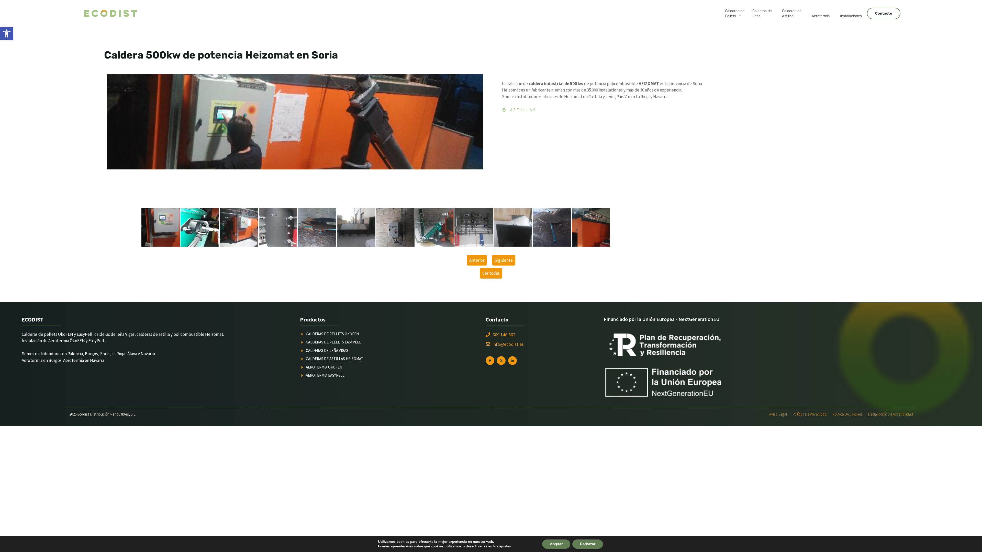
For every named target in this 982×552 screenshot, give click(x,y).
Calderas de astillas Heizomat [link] (334, 358)
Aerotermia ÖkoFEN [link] (324, 367)
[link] (6, 33)
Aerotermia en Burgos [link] (42, 360)
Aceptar (556, 544)
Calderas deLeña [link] (762, 13)
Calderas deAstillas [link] (791, 13)
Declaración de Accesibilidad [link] (890, 414)
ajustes (505, 546)
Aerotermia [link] (821, 16)
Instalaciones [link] (851, 16)
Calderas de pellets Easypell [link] (333, 342)
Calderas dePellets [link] (734, 13)
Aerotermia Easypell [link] (325, 375)
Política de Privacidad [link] (810, 414)
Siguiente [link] (504, 260)
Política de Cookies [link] (847, 414)
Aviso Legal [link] (778, 414)
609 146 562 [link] (504, 335)
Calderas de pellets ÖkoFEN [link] (332, 333)
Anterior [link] (476, 260)
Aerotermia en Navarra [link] (83, 360)
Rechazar (587, 544)
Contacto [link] (883, 13)
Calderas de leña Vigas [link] (327, 350)
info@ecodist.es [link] (508, 344)
